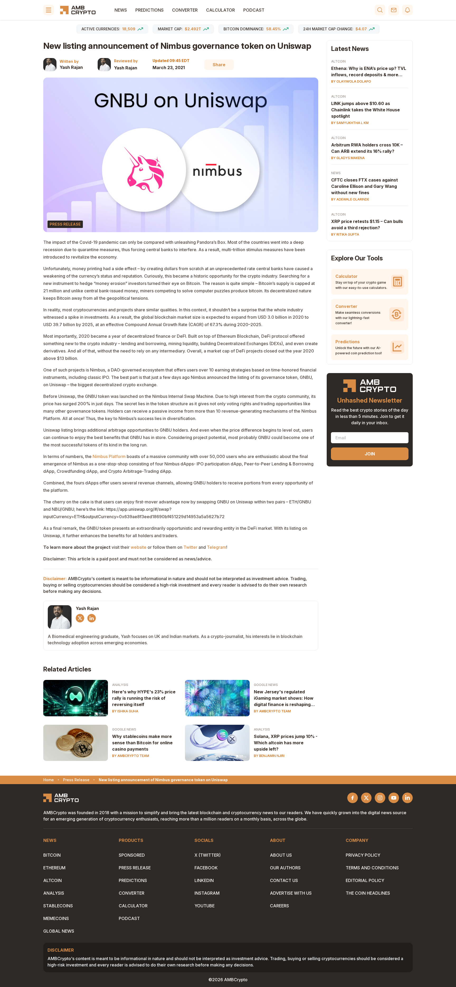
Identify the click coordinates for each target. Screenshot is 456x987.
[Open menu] (48, 10)
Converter (185, 10)
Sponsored (132, 855)
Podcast (253, 10)
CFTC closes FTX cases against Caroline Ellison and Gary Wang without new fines (364, 186)
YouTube (204, 905)
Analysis (120, 685)
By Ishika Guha (125, 711)
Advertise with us (291, 893)
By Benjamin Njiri (269, 756)
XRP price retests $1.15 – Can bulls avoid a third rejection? (367, 224)
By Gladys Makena (348, 158)
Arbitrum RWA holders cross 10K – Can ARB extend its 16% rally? (367, 148)
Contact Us (284, 880)
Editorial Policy (365, 880)
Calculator (220, 10)
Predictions (149, 10)
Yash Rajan (71, 67)
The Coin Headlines (368, 893)
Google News (266, 685)
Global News (58, 931)
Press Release (135, 867)
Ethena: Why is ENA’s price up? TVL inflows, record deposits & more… (368, 71)
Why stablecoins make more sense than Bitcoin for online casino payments (142, 743)
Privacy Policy (363, 855)
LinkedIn (204, 880)
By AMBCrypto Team (272, 711)
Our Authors (285, 867)
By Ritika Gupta (345, 234)
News (121, 10)
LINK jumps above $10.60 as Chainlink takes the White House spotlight (365, 110)
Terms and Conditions (372, 867)
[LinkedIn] (91, 618)
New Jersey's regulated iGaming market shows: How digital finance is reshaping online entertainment (284, 698)
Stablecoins (58, 905)
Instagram (207, 893)
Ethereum (54, 867)
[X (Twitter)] (80, 618)
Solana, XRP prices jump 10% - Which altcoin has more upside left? (285, 743)
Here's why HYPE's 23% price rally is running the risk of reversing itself (143, 698)
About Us (281, 855)
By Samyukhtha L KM (350, 123)
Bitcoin (52, 855)
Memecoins (56, 918)
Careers (279, 905)
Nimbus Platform (109, 456)
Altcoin (338, 61)
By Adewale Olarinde (350, 199)
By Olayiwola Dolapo (351, 81)
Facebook (206, 867)
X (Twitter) (207, 855)
